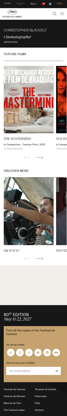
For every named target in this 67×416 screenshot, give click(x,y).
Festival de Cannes (14, 389)
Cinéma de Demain (14, 396)
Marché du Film (12, 403)
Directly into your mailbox (20, 362)
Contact (39, 410)
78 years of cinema (45, 389)
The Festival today (14, 410)
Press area (41, 396)
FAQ (37, 403)
